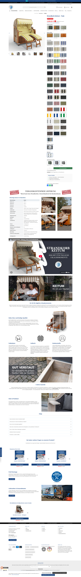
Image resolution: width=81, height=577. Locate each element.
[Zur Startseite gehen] (11, 7)
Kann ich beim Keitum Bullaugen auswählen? (18, 429)
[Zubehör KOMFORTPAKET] (20, 455)
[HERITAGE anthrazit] (50, 73)
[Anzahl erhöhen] (52, 168)
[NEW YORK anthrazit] (63, 97)
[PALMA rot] (57, 103)
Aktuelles (27, 529)
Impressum (60, 528)
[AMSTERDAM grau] (50, 43)
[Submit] (49, 567)
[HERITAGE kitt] (63, 67)
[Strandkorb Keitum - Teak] (27, 33)
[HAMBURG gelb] (57, 55)
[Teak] (50, 35)
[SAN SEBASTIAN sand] (57, 127)
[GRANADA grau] (63, 49)
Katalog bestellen (0, 452)
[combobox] (33, 7)
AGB (59, 529)
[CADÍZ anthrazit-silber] (50, 49)
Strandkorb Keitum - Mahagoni (19, 515)
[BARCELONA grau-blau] (63, 43)
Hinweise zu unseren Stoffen (15, 434)
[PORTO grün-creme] (63, 103)
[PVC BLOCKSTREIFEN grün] (63, 115)
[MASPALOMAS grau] (57, 79)
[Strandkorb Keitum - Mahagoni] (20, 509)
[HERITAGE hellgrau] (50, 67)
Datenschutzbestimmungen (30, 570)
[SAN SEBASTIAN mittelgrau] (63, 127)
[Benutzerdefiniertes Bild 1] (49, 549)
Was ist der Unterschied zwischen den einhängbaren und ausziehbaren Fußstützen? (24, 426)
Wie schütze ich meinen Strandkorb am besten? (18, 421)
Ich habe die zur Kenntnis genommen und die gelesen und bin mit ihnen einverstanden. (41, 570)
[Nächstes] (44, 33)
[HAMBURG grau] (50, 61)
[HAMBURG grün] (57, 61)
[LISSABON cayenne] (63, 73)
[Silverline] (63, 163)
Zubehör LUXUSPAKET (61, 461)
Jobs (26, 528)
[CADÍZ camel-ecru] (57, 49)
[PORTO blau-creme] (57, 109)
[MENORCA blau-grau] (63, 85)
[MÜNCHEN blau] (50, 97)
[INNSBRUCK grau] (57, 73)
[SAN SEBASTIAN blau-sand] (50, 133)
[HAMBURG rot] (63, 61)
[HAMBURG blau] (63, 55)
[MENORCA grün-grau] (50, 85)
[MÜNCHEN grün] (57, 97)
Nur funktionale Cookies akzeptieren (59, 572)
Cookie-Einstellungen (62, 533)
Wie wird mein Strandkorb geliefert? (16, 424)
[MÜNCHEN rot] (57, 91)
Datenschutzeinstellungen (46, 572)
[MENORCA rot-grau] (63, 79)
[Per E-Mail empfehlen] (52, 185)
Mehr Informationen (15, 574)
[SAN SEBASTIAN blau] (57, 133)
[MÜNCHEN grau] (63, 91)
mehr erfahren (11, 479)
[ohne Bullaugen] (50, 147)
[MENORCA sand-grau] (57, 85)
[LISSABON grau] (50, 79)
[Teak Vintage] (57, 35)
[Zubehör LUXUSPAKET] (61, 455)
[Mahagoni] (63, 35)
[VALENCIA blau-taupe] (50, 139)
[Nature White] (63, 28)
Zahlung (43, 530)
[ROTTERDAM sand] (57, 121)
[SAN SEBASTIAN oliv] (63, 133)
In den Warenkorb (62, 168)
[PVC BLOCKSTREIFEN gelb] (50, 115)
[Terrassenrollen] (50, 155)
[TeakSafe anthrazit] (57, 163)
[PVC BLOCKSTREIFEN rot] (63, 109)
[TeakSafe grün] (50, 163)
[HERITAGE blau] (57, 67)
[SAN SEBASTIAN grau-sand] (50, 127)
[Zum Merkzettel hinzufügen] (28, 459)
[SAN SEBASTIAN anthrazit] (63, 121)
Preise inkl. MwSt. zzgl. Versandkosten (53, 22)
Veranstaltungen (28, 530)
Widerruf (60, 532)
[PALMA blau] (50, 103)
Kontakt (43, 528)
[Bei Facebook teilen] (48, 185)
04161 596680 (69, 4)
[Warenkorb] (71, 7)
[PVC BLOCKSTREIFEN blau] (57, 115)
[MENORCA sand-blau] (50, 91)
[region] (27, 35)
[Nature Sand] (57, 28)
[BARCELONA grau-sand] (57, 43)
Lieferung (43, 529)
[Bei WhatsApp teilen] (50, 185)
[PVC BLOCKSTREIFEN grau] (50, 121)
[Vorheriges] (9, 33)
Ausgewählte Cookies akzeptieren (48, 574)
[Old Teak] (50, 28)
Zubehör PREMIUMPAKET (40, 461)
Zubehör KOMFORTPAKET (19, 461)
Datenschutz (61, 530)
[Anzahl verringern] (48, 168)
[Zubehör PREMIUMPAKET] (41, 455)
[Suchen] (45, 7)
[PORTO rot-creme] (50, 109)
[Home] (9, 11)
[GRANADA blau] (50, 55)
